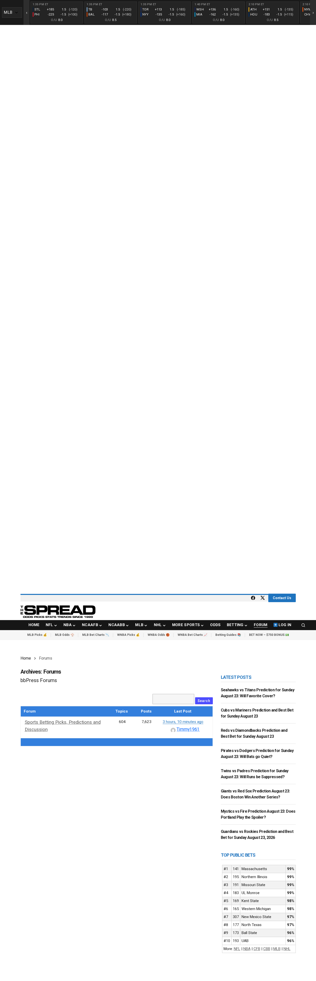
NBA (247, 949)
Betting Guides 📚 (228, 635)
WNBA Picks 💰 (128, 635)
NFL (237, 949)
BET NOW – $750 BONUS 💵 (269, 635)
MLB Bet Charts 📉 (95, 635)
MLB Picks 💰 (37, 635)
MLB (277, 949)
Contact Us (282, 598)
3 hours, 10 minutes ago (183, 722)
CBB (266, 949)
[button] (303, 625)
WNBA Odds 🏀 (159, 635)
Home (25, 658)
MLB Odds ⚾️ (64, 635)
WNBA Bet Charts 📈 (192, 635)
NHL (287, 949)
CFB (257, 949)
